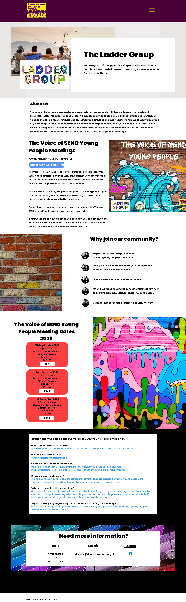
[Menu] (152, 10)
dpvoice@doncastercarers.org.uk (68, 226)
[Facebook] (130, 553)
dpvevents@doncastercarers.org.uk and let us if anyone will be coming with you (80, 469)
